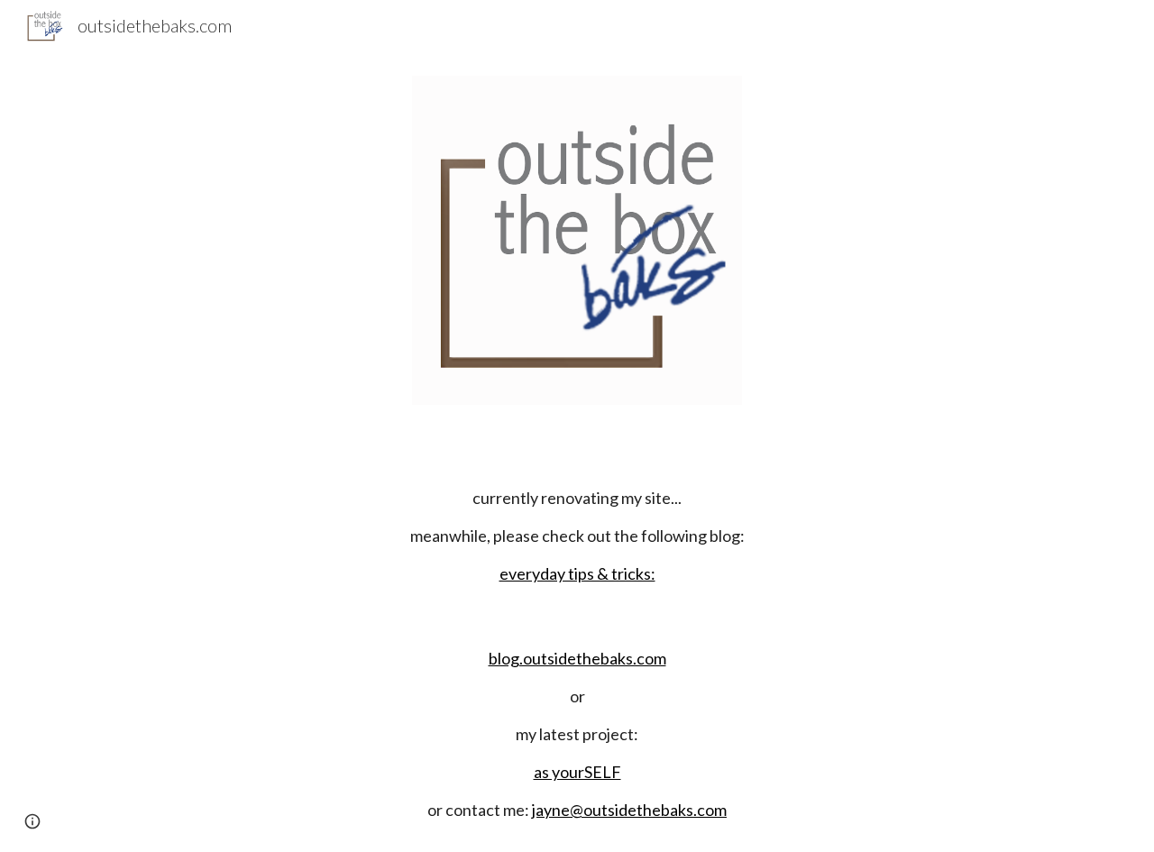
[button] (32, 821)
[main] (577, 535)
